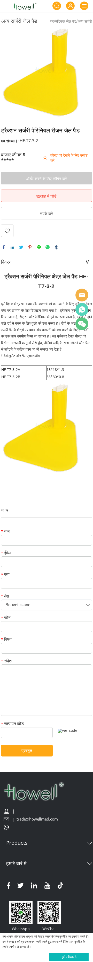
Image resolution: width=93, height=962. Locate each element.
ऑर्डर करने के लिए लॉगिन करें (46, 178)
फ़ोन (6, 618)
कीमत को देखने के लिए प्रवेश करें (69, 158)
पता (5, 574)
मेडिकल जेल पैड (65, 21)
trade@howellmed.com (37, 819)
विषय (6, 639)
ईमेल (6, 553)
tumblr (56, 247)
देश (5, 596)
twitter (21, 247)
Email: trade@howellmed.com (81, 295)
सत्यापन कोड (12, 724)
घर (52, 21)
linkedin (12, 247)
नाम (5, 531)
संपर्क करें (46, 213)
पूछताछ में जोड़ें (46, 196)
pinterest (30, 247)
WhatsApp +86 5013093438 (81, 309)
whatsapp (47, 247)
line (38, 247)
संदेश (6, 661)
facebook (3, 247)
